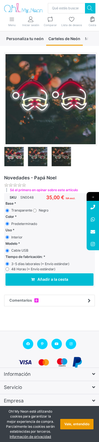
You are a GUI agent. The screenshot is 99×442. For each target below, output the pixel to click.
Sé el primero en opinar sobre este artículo (44, 190)
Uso (9, 230)
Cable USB (19, 250)
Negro (43, 210)
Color (10, 217)
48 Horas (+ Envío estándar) (33, 269)
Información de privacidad (30, 437)
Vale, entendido (76, 424)
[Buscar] (90, 8)
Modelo (11, 243)
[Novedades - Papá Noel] (50, 99)
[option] (50, 99)
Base (9, 203)
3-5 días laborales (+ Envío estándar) (40, 264)
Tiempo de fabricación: (24, 257)
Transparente (21, 210)
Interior (17, 237)
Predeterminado (24, 224)
